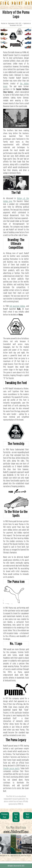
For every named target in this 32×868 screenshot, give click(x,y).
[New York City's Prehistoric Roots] (16, 844)
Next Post (27, 815)
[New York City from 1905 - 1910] (26, 844)
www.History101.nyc (16, 831)
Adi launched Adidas (17, 306)
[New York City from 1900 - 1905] (5, 844)
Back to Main (16, 817)
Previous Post (4, 815)
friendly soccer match (11, 768)
